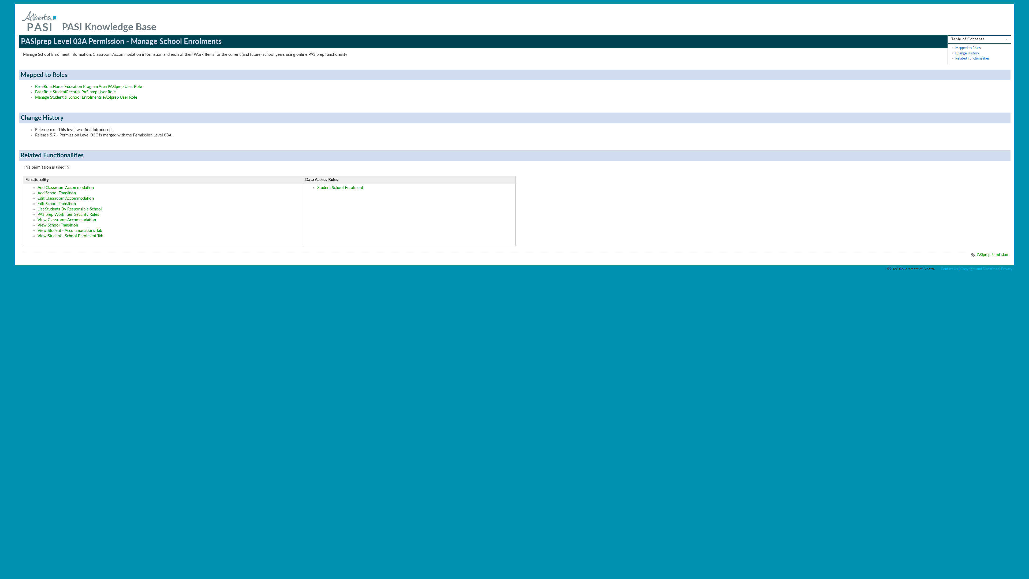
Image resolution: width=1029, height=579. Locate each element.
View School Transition (58, 225)
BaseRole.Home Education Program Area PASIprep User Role (88, 87)
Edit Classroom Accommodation (66, 198)
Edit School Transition (57, 204)
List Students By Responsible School (70, 209)
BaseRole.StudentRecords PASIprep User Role (75, 92)
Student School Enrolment (340, 188)
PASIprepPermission (991, 255)
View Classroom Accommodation (67, 220)
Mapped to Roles (968, 48)
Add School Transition (57, 193)
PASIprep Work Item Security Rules (68, 215)
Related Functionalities (972, 58)
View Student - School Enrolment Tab (70, 236)
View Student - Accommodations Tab (70, 231)
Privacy (1006, 269)
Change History (967, 53)
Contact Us (949, 269)
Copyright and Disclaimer (979, 269)
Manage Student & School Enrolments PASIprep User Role (86, 97)
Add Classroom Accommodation (66, 188)
